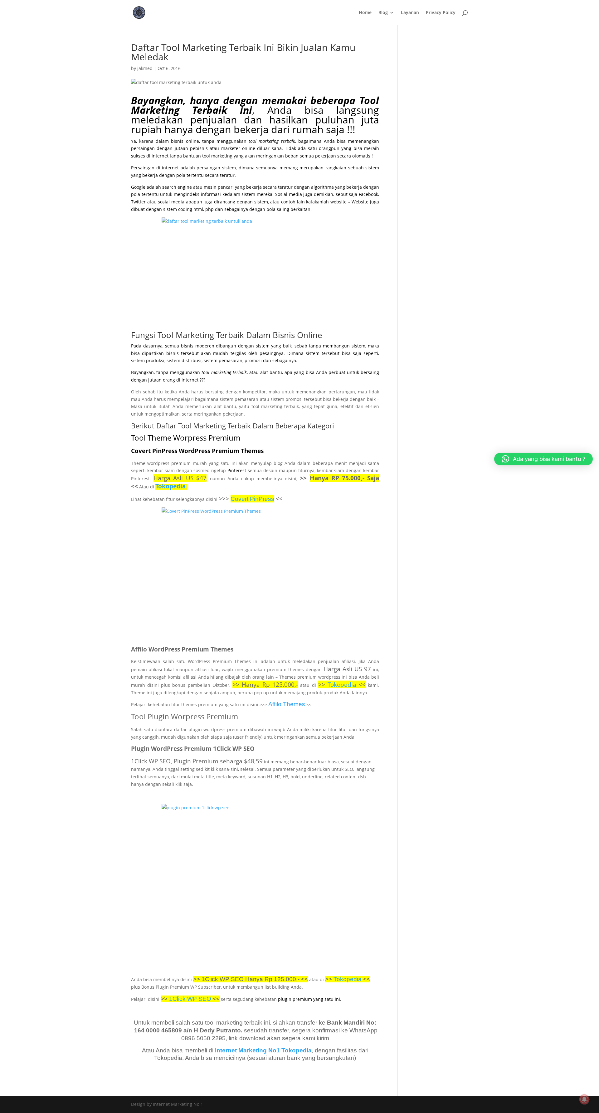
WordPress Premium (209, 451)
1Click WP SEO (190, 999)
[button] (543, 459)
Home (365, 12)
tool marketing (264, 141)
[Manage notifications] (584, 1099)
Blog (383, 12)
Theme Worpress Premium (194, 437)
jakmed (145, 68)
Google (138, 187)
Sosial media (288, 194)
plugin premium (295, 999)
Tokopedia (170, 486)
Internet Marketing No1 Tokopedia (263, 1050)
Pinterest (236, 470)
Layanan (410, 12)
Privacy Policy (440, 12)
